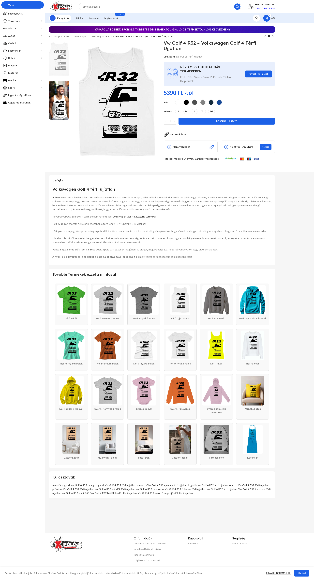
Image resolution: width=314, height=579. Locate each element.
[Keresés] (237, 6)
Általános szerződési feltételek (150, 543)
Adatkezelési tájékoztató (147, 549)
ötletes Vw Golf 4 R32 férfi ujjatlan (249, 485)
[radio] (178, 102)
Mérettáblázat (239, 543)
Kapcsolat (193, 543)
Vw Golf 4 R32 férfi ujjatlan (222, 489)
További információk (278, 572)
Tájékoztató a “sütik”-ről (147, 560)
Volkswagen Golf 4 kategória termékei (134, 216)
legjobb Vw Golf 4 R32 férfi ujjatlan (208, 485)
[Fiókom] (256, 18)
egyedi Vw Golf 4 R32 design (78, 485)
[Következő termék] (273, 37)
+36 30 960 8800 (265, 8)
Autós (66, 36)
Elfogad (302, 572)
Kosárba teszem (226, 121)
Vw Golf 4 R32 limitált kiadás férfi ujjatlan (113, 493)
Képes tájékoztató (144, 554)
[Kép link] (65, 544)
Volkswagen (80, 36)
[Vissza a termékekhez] (269, 37)
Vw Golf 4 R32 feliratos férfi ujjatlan (185, 489)
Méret (167, 111)
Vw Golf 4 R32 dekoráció (150, 489)
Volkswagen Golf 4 (101, 36)
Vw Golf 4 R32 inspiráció (75, 493)
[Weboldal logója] (60, 6)
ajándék (56, 485)
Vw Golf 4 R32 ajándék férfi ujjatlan (115, 489)
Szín (166, 102)
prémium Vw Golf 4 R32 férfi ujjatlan (72, 489)
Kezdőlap (54, 36)
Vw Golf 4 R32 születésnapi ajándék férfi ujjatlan (165, 493)
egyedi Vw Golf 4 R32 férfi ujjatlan (116, 485)
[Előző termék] (265, 37)
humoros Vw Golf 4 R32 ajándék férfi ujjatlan (162, 485)
